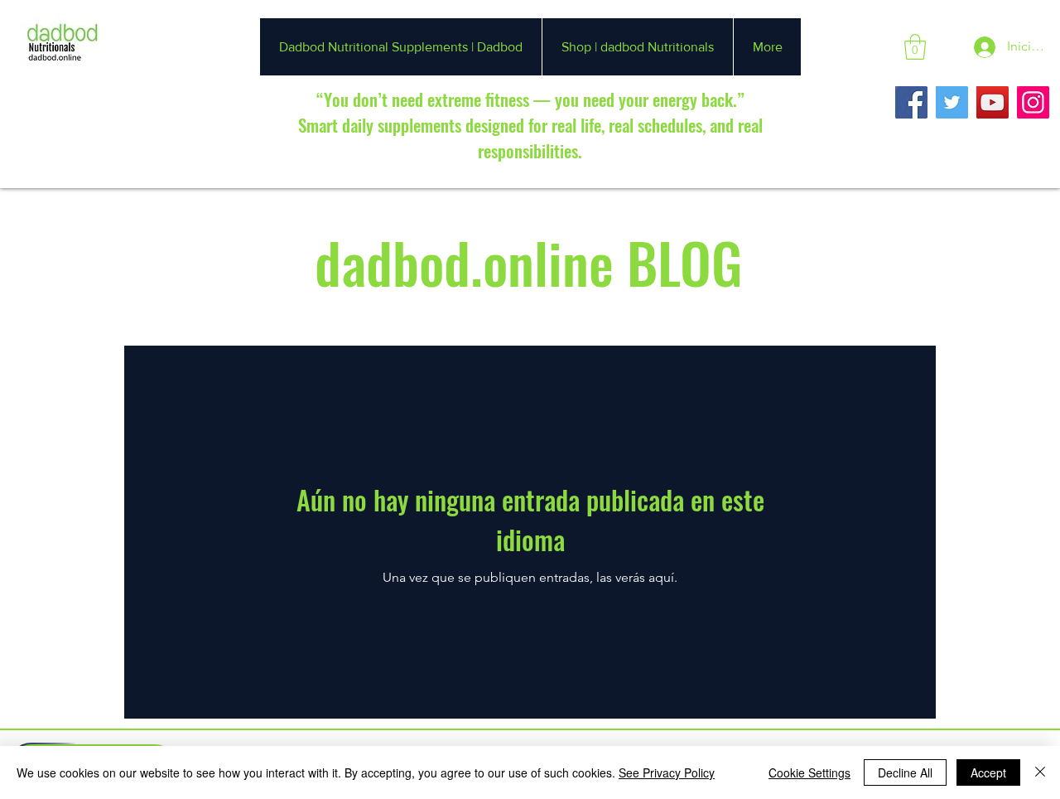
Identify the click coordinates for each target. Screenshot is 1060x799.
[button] (915, 47)
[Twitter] (952, 102)
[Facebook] (911, 102)
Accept (988, 772)
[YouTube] (992, 102)
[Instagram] (1033, 102)
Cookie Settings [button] (809, 772)
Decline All (905, 772)
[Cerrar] (1040, 772)
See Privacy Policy (667, 772)
